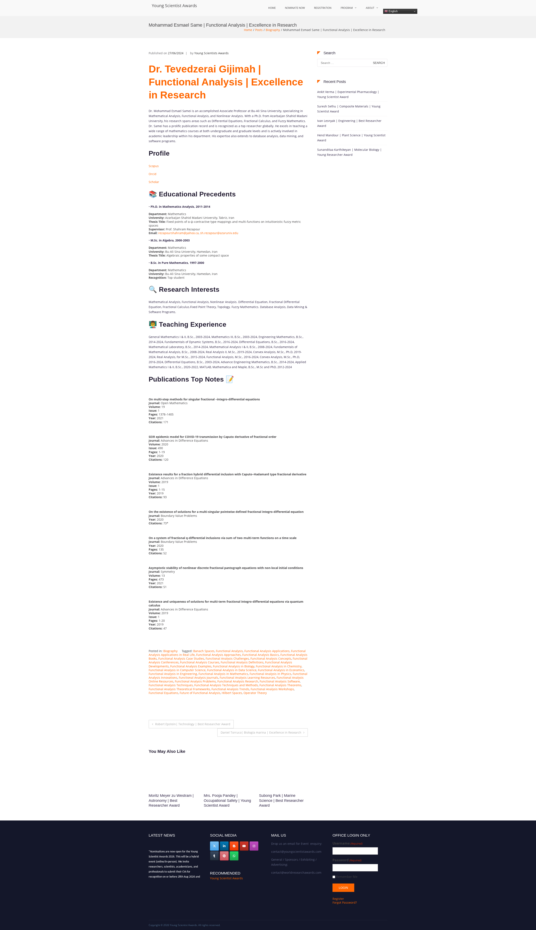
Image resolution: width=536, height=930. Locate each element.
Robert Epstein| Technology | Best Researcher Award (192, 724)
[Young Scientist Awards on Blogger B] (234, 846)
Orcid (152, 174)
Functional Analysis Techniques (171, 685)
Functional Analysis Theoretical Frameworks (179, 689)
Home (272, 8)
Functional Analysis (229, 651)
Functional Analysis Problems (195, 681)
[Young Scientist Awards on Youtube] (244, 846)
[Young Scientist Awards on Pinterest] (224, 855)
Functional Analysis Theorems (280, 685)
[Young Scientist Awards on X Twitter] (214, 846)
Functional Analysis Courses (199, 662)
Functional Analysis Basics (260, 655)
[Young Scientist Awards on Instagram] (254, 846)
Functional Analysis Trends (230, 689)
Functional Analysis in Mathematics (223, 674)
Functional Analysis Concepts (270, 658)
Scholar (154, 182)
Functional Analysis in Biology (233, 666)
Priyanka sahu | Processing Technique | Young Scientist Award (227, 800)
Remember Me (346, 877)
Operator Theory (255, 693)
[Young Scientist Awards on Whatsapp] (234, 855)
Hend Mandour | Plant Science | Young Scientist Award (351, 137)
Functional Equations (163, 693)
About (370, 8)
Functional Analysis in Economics (281, 670)
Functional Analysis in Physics (270, 674)
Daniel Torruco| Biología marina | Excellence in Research (261, 732)
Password (347, 860)
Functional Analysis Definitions (242, 662)
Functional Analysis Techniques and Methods (226, 685)
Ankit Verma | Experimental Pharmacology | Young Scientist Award (348, 94)
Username (347, 843)
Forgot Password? (344, 902)
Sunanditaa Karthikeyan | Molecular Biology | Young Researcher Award (349, 152)
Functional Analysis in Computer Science (177, 670)
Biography (273, 30)
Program (347, 8)
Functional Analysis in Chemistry (279, 666)
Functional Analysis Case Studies (181, 658)
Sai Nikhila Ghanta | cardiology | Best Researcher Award (173, 800)
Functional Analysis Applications (267, 651)
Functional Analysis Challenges (227, 658)
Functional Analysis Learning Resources (247, 678)
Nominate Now (295, 8)
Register (338, 899)
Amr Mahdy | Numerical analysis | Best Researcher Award (281, 800)
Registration (322, 8)
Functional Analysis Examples (190, 666)
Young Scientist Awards (174, 5)
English (393, 11)
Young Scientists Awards (211, 53)
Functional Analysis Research (237, 681)
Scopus (154, 166)
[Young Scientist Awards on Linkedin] (224, 846)
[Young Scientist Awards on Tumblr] (214, 855)
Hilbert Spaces (232, 693)
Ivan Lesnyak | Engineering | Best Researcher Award (349, 123)
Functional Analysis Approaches (218, 655)
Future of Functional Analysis (200, 693)
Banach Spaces (203, 651)
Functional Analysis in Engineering (173, 674)
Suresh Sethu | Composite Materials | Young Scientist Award (348, 108)
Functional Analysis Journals (198, 678)
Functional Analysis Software (280, 681)
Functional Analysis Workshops (272, 689)
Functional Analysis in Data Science (231, 670)
